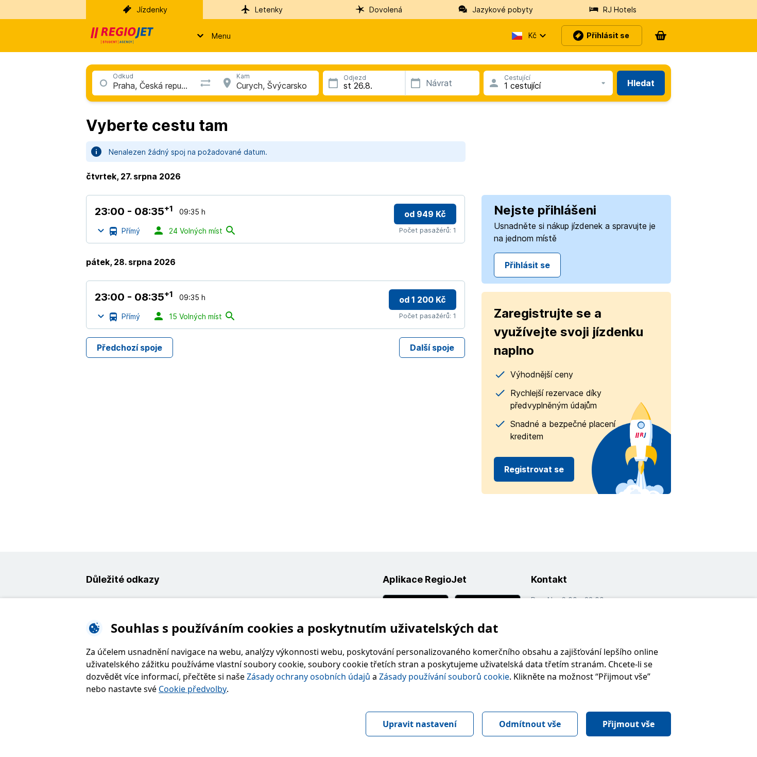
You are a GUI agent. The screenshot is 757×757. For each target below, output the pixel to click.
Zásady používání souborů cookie (444, 676)
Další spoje (432, 347)
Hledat (641, 83)
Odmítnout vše (530, 724)
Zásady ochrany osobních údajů (308, 676)
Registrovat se (534, 469)
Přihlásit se (527, 265)
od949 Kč (425, 214)
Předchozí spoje (129, 347)
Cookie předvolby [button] (193, 689)
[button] (211, 35)
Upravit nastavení (420, 724)
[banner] (122, 35)
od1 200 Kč (422, 299)
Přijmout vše (629, 724)
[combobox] (113, 85)
